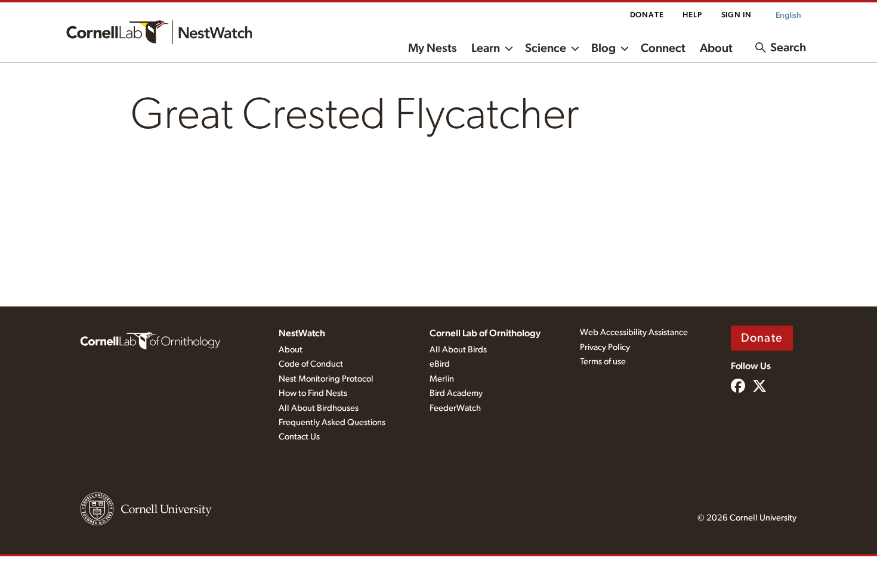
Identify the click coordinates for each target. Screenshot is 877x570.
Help (692, 15)
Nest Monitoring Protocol (326, 378)
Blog (603, 48)
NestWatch (302, 333)
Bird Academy (456, 393)
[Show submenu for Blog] (624, 47)
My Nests (432, 48)
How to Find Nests (313, 393)
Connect (663, 48)
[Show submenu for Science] (575, 47)
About (716, 48)
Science (545, 48)
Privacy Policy (605, 347)
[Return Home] (159, 32)
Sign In (736, 15)
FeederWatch (455, 408)
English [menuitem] (788, 15)
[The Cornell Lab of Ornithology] (150, 340)
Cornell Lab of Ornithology (485, 333)
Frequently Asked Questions (332, 422)
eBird (440, 364)
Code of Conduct (311, 364)
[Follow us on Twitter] (759, 387)
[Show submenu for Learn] (509, 47)
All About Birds (458, 349)
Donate (647, 15)
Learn (485, 48)
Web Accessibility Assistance (634, 332)
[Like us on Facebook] (738, 387)
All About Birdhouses (319, 408)
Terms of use (603, 361)
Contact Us (299, 436)
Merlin (442, 378)
